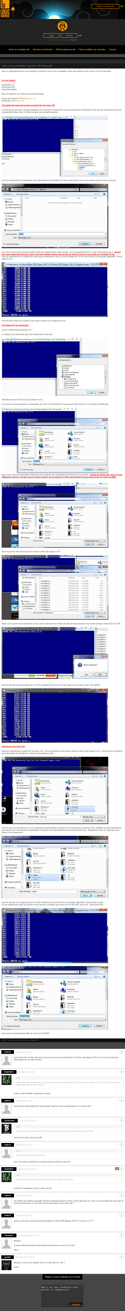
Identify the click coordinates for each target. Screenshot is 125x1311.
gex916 (8, 1257)
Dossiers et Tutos (42, 49)
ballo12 (8, 1052)
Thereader (9, 1235)
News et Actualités (19, 49)
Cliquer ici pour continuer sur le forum (62, 1277)
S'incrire (73, 40)
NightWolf (34, 1040)
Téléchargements (65, 49)
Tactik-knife (9, 1121)
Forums (112, 49)
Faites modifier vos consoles (92, 49)
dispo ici (31, 98)
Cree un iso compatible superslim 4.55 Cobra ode (27, 66)
